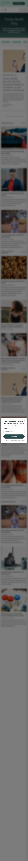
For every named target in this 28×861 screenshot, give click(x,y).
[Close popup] (24, 420)
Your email (6, 428)
